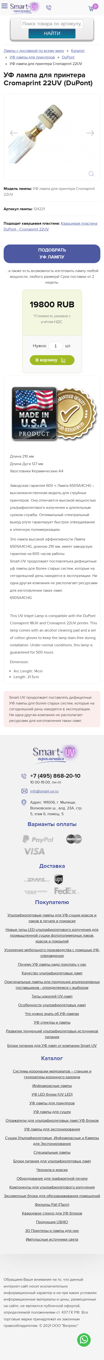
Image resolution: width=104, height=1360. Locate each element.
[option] (52, 128)
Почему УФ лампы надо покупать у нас (52, 964)
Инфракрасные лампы (52, 1085)
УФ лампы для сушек (52, 1111)
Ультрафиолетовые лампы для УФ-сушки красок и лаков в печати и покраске (52, 918)
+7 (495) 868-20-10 (55, 775)
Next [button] (90, 133)
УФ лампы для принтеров (52, 1103)
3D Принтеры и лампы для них (52, 1230)
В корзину (46, 360)
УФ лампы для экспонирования (52, 1129)
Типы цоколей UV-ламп (52, 996)
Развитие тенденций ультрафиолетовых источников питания (52, 1034)
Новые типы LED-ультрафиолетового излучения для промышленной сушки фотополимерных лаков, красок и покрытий (52, 935)
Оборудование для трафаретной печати (52, 1178)
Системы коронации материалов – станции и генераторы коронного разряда (52, 1074)
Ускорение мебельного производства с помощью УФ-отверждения (52, 953)
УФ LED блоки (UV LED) (52, 1094)
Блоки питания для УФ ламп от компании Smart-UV (52, 1045)
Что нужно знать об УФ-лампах (52, 1013)
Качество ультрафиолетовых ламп (52, 973)
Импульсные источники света (52, 1239)
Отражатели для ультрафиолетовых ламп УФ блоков (52, 1120)
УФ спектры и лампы (52, 1022)
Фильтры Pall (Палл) (52, 1204)
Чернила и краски (52, 1169)
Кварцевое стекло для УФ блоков (52, 1213)
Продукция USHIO (52, 1222)
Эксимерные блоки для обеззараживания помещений (52, 1196)
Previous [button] (14, 133)
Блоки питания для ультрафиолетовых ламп (52, 1161)
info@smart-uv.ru (44, 791)
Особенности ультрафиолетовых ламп (52, 1005)
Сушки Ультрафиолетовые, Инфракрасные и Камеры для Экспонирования (52, 1141)
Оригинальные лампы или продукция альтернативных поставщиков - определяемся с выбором (52, 984)
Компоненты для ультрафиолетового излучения (52, 1187)
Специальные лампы (52, 1152)
